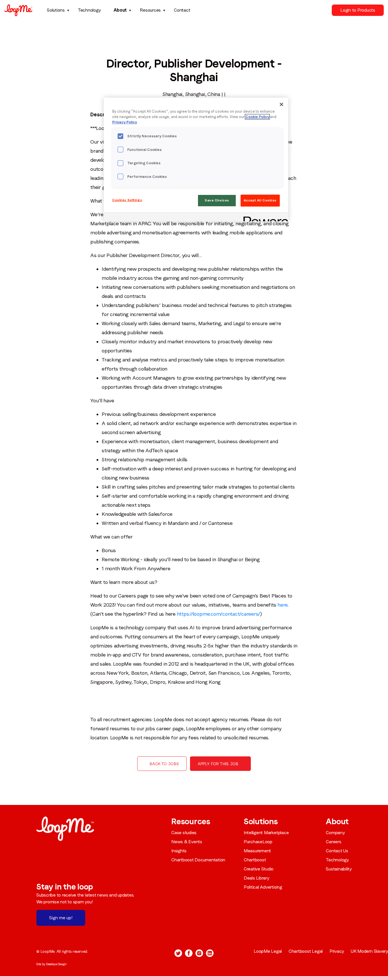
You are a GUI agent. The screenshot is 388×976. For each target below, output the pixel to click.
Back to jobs (164, 764)
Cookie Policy (257, 117)
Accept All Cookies (260, 200)
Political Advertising (263, 887)
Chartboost (255, 860)
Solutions (56, 10)
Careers (333, 841)
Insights (179, 850)
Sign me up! (60, 917)
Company (335, 832)
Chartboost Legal (306, 951)
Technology (89, 10)
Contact (182, 10)
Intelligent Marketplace (266, 832)
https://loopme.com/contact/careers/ (218, 614)
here (282, 605)
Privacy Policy (124, 122)
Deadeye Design (56, 964)
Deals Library (256, 878)
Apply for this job (218, 764)
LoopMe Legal (268, 951)
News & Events (186, 841)
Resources (150, 10)
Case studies (184, 832)
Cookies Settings (127, 200)
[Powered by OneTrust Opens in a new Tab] (263, 217)
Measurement (257, 850)
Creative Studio (259, 869)
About (120, 10)
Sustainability (339, 869)
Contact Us (337, 850)
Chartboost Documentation (198, 860)
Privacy (336, 951)
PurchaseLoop (258, 841)
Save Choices (217, 200)
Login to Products (357, 10)
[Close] (281, 104)
